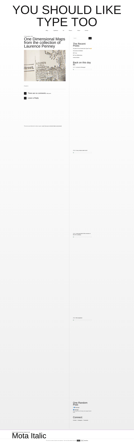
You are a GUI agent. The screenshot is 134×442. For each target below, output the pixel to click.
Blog (47, 30)
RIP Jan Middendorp (77, 55)
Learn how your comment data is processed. (52, 126)
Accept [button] (78, 440)
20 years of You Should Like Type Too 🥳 (82, 48)
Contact (74, 420)
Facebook (86, 420)
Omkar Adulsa (76, 57)
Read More (86, 440)
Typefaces (55, 30)
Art (63, 30)
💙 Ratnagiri (76, 409)
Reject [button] (82, 440)
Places (70, 30)
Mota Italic (29, 435)
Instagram (80, 420)
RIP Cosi (75, 53)
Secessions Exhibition (78, 50)
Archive (86, 30)
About (78, 30)
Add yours (48, 93)
